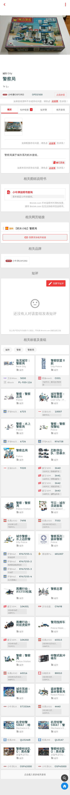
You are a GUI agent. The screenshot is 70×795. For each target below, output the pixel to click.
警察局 (31, 349)
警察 (19, 349)
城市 (7, 349)
